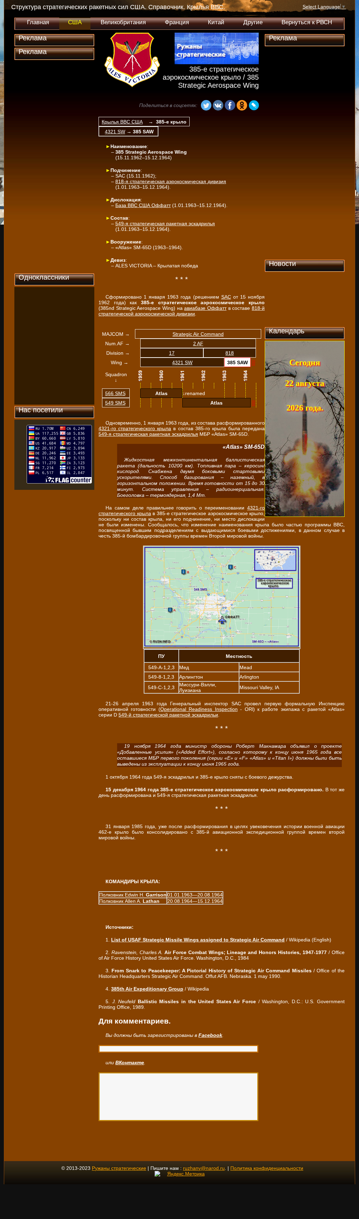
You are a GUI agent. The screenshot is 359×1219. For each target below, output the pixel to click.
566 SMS (115, 393)
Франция (177, 22)
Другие (253, 22)
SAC (226, 297)
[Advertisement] (54, 166)
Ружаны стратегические (119, 1168)
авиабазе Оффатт (205, 308)
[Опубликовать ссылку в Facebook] (230, 106)
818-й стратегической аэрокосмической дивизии (182, 311)
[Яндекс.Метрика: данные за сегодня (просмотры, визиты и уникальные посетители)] (180, 1174)
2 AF (198, 343)
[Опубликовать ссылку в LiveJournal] (254, 106)
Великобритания (123, 22)
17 (172, 353)
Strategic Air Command (198, 334)
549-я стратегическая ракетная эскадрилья (165, 223)
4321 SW (115, 131)
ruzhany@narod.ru (204, 1168)
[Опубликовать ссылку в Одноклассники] (242, 106)
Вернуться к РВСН (307, 22)
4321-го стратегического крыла (135, 428)
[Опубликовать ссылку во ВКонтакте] (218, 106)
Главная (38, 22)
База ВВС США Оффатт (143, 205)
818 (229, 353)
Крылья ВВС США (122, 122)
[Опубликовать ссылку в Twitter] (175, 106)
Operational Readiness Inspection (199, 709)
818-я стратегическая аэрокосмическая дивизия (170, 181)
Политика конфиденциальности (266, 1168)
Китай (216, 22)
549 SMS (115, 403)
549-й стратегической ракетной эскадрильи (168, 715)
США (75, 22)
